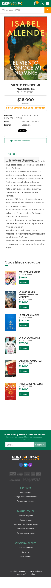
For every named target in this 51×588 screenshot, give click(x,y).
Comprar (24, 282)
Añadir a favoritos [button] (21, 140)
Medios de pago (25, 520)
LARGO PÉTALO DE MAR (30, 360)
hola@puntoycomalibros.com (26, 496)
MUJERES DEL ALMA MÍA (31, 383)
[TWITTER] (26, 465)
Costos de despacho (25, 515)
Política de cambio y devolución (25, 524)
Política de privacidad (25, 528)
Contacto (25, 552)
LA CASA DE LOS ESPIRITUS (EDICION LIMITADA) (28, 294)
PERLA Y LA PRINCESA (29, 272)
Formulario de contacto (25, 501)
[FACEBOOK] (21, 465)
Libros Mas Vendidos (25, 547)
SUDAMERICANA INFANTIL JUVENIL (21, 116)
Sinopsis (12, 153)
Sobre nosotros (25, 556)
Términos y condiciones (26, 533)
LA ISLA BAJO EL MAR (29, 337)
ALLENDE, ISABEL (25, 92)
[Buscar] (47, 10)
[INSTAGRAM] (30, 465)
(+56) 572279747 (25, 492)
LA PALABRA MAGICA (29, 315)
